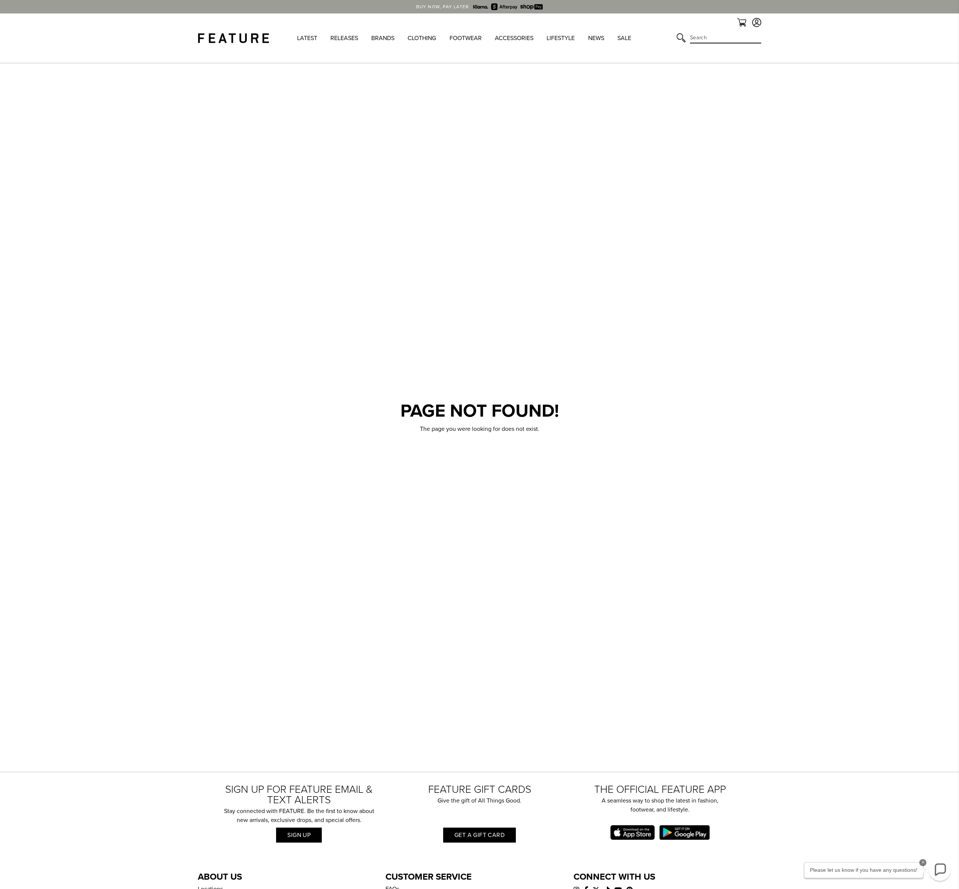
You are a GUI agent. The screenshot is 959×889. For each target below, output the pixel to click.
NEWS (596, 38)
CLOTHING (422, 38)
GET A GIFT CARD (479, 835)
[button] (940, 870)
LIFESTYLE (561, 38)
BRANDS (382, 38)
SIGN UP (299, 835)
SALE (624, 38)
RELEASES (344, 38)
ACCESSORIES (514, 38)
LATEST (307, 38)
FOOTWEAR (466, 38)
